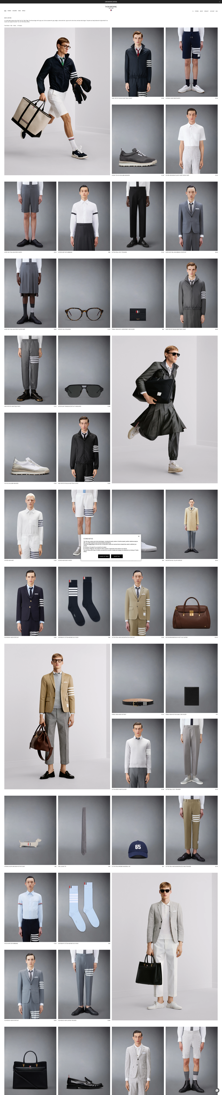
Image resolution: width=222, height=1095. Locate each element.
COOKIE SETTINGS (104, 556)
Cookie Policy (92, 544)
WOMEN (9, 11)
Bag (217, 11)
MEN (5, 11)
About (201, 11)
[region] (111, 547)
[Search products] (193, 11)
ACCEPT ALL (117, 556)
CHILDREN (14, 11)
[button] (217, 1090)
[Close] (139, 536)
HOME (19, 11)
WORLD (24, 11)
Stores (197, 11)
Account (212, 11)
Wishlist (206, 11)
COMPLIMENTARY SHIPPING (111, 1)
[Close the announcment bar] (220, 2)
